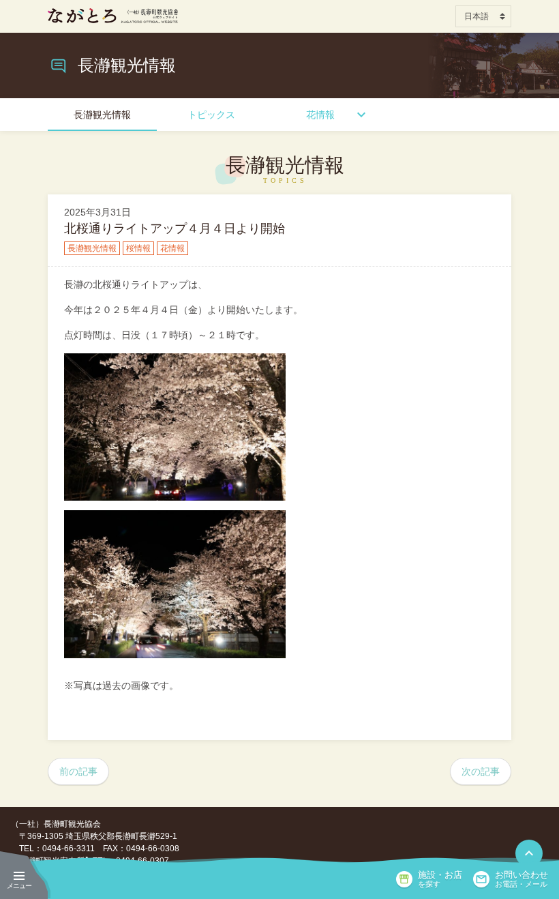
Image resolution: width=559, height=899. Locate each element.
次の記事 (481, 771)
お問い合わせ (521, 879)
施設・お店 (440, 879)
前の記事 (78, 771)
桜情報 (138, 248)
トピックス (211, 114)
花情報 (320, 114)
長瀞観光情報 (102, 114)
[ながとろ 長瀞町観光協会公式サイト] (113, 15)
